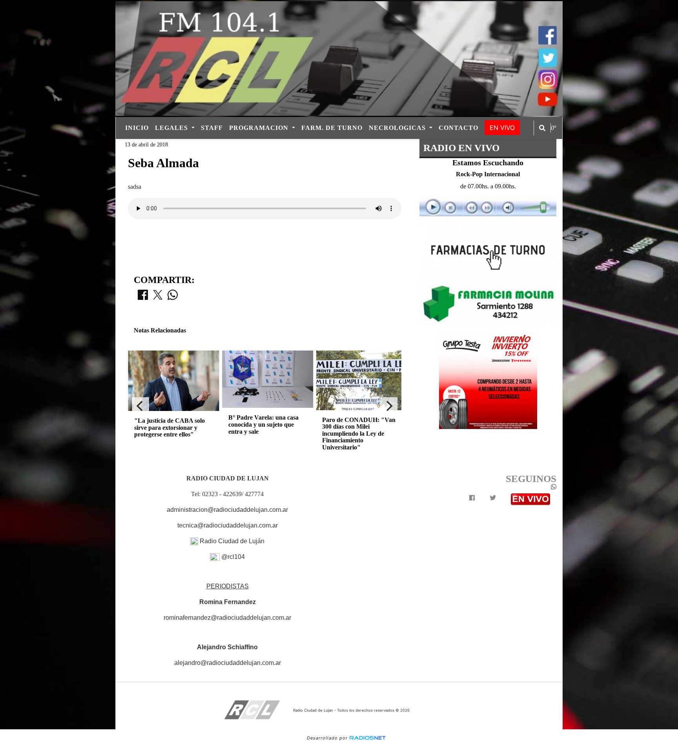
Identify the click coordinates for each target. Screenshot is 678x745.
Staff (212, 127)
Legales (172, 127)
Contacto (458, 127)
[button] (542, 128)
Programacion (259, 127)
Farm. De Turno (332, 127)
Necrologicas (398, 127)
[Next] (388, 405)
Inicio (137, 127)
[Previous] (140, 405)
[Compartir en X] (158, 297)
